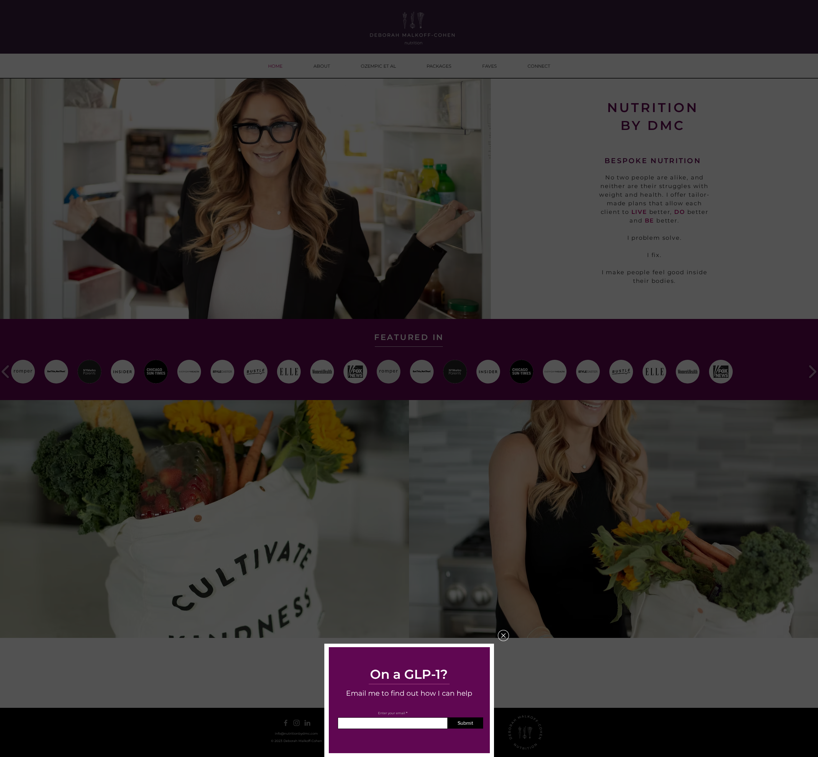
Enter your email (391, 713)
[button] (503, 635)
